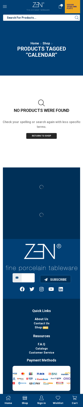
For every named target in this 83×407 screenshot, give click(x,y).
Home (34, 43)
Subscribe (58, 279)
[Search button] (77, 18)
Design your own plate (72, 6)
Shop (46, 43)
